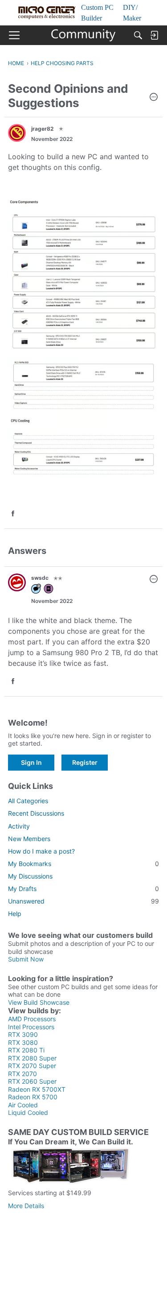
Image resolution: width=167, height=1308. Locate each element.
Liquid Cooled (28, 1112)
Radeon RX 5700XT (36, 1089)
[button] (153, 97)
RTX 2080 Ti (26, 1050)
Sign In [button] (31, 762)
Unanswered (83, 901)
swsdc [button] (40, 577)
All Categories (28, 801)
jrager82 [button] (42, 128)
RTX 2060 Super (32, 1081)
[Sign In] (154, 35)
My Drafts (83, 888)
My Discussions (30, 876)
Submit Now (26, 959)
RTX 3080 (23, 1042)
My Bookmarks (83, 863)
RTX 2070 (22, 1073)
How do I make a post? (41, 851)
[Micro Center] (83, 35)
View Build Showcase (38, 1002)
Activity (19, 826)
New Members (29, 838)
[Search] (138, 35)
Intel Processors (31, 1027)
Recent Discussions (36, 813)
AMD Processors (32, 1019)
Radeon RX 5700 (32, 1097)
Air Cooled (23, 1105)
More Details (26, 1205)
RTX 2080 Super (32, 1058)
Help (14, 913)
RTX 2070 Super (32, 1065)
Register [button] (85, 762)
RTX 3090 (23, 1034)
